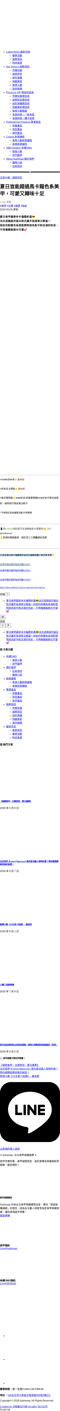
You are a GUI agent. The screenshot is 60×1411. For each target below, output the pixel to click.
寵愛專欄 (5, 1215)
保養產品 (17, 125)
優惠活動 (17, 55)
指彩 (24, 205)
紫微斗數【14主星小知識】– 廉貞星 (16, 924)
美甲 (3, 205)
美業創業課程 (19, 144)
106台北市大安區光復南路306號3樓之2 (28, 1395)
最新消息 (11, 726)
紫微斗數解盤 (19, 111)
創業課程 (11, 678)
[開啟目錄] (3, 617)
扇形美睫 (17, 77)
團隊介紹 (17, 162)
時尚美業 (17, 63)
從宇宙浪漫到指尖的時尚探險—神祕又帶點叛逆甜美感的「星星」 (29, 1045)
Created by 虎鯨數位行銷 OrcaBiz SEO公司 (24, 1406)
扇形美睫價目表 (21, 103)
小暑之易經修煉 (7, 985)
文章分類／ (6, 177)
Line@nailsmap (8, 1248)
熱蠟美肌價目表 (21, 107)
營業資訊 (17, 59)
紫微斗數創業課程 (22, 140)
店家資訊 (17, 166)
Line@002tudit (8, 1283)
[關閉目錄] (8, 625)
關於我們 (11, 667)
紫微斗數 (17, 85)
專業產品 (11, 689)
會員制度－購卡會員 (23, 118)
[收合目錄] (7, 594)
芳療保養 (17, 70)
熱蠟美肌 (17, 81)
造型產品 (17, 129)
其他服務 (17, 88)
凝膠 (17, 205)
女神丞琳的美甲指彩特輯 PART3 (15, 580)
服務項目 (11, 704)
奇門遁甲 (17, 155)
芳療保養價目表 (21, 96)
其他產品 (17, 133)
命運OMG (11, 656)
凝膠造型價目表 (21, 100)
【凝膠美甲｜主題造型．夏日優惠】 (16, 801)
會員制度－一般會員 (23, 114)
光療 (10, 205)
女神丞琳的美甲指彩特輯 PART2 (15, 570)
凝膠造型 (17, 74)
